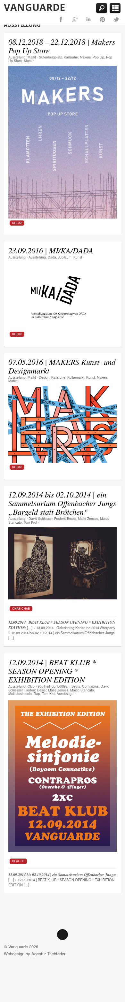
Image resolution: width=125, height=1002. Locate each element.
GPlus (75, 19)
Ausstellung (17, 57)
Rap (37, 693)
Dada (52, 257)
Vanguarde (34, 7)
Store (28, 60)
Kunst (77, 257)
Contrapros (90, 686)
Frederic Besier (65, 518)
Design (44, 377)
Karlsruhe (71, 57)
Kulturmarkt (75, 377)
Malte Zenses (88, 518)
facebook (61, 19)
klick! (17, 222)
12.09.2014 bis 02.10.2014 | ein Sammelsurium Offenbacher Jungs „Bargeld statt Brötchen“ (62, 503)
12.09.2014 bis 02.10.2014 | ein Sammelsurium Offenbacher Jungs (61, 874)
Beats (75, 686)
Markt (32, 57)
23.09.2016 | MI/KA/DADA (50, 250)
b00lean (63, 686)
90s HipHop (46, 686)
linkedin (88, 19)
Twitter (116, 19)
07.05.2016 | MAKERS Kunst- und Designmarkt (61, 366)
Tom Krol (30, 522)
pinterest (102, 19)
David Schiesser (40, 518)
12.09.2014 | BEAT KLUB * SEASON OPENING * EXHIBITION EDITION (52, 671)
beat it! (18, 861)
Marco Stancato (82, 690)
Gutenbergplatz (50, 57)
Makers (85, 57)
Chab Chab (21, 608)
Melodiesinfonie (20, 693)
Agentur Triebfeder (48, 954)
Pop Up (98, 57)
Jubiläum (64, 257)
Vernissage (65, 693)
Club (31, 686)
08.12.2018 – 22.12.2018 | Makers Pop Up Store (61, 46)
